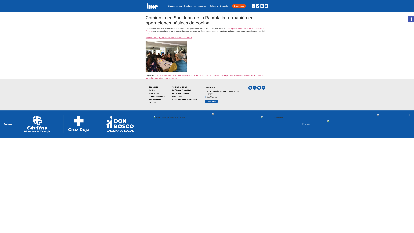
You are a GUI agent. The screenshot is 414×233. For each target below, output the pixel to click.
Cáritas (216, 75)
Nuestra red (154, 93)
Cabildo (202, 75)
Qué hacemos (190, 6)
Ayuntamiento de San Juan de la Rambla (175, 38)
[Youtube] (263, 88)
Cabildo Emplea (152, 38)
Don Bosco (238, 75)
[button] (411, 19)
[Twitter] (257, 6)
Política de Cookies (180, 93)
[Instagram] (253, 6)
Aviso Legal (177, 96)
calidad (209, 75)
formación (150, 78)
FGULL (254, 75)
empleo (247, 75)
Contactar (224, 6)
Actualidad (203, 6)
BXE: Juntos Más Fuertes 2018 (185, 75)
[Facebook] (262, 6)
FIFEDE (260, 75)
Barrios (152, 90)
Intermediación (155, 100)
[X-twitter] (255, 88)
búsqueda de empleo (163, 75)
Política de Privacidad (181, 90)
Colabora (214, 6)
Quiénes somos (175, 6)
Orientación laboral (157, 96)
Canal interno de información (184, 100)
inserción (158, 78)
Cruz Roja (224, 75)
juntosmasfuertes (170, 78)
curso (231, 75)
